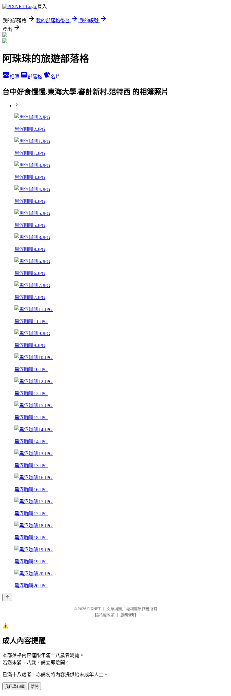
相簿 (15, 76)
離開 (34, 686)
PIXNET (94, 609)
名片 (55, 76)
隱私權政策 (105, 615)
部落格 (35, 76)
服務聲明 (128, 615)
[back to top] (7, 597)
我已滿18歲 (15, 686)
